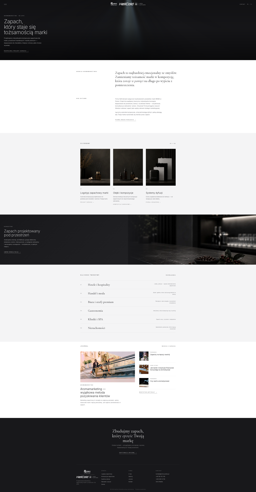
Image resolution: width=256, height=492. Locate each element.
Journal (131, 479)
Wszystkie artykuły (148, 392)
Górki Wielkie (159, 481)
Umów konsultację (12, 252)
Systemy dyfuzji (105, 479)
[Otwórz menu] (5, 4)
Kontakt (242, 4)
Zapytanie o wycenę (128, 452)
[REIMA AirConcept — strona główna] (128, 4)
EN (251, 4)
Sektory (131, 476)
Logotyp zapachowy (106, 474)
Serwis (103, 484)
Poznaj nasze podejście (125, 119)
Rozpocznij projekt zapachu (16, 50)
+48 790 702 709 (160, 476)
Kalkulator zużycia (106, 481)
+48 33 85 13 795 (160, 479)
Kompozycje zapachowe (107, 476)
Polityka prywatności (140, 489)
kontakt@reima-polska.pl (162, 474)
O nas (130, 474)
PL (248, 4)
